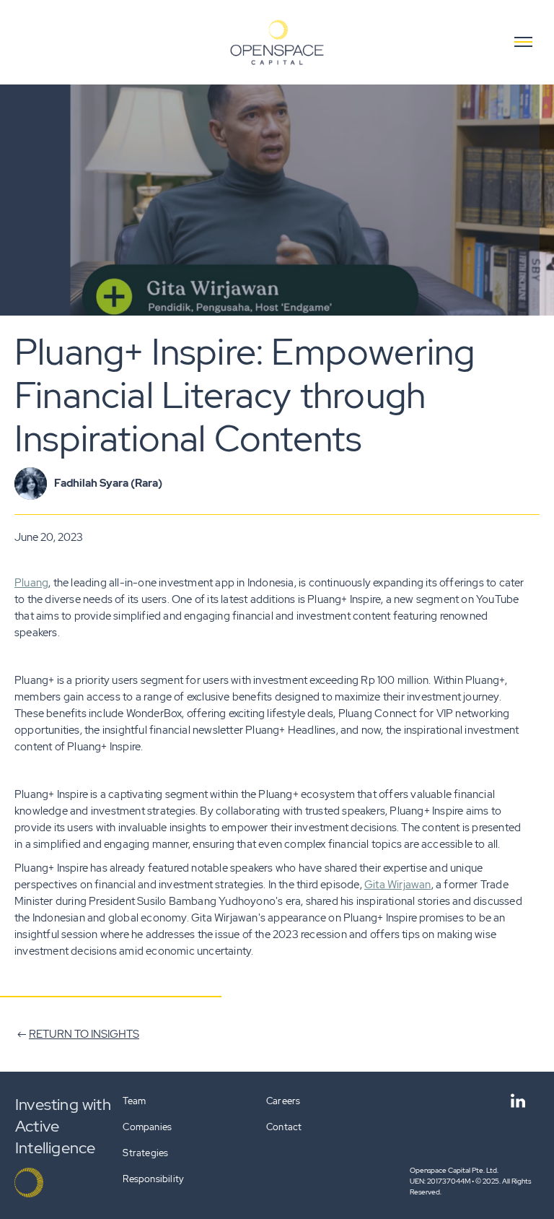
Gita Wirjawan (397, 884)
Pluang (31, 583)
